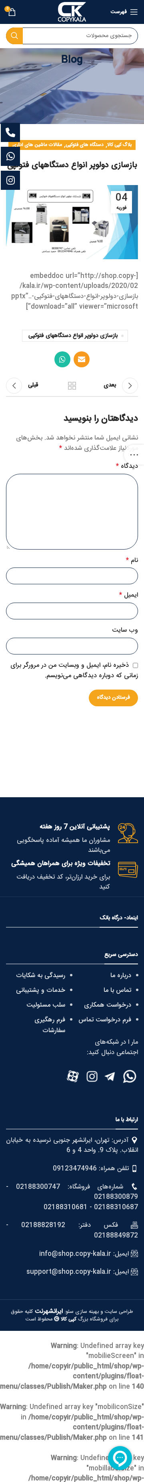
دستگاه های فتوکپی (85, 145)
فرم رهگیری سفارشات (49, 1025)
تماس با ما (117, 990)
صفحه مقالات (72, 386)
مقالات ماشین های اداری (37, 145)
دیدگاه (127, 466)
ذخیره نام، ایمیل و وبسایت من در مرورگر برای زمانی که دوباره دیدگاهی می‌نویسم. (74, 671)
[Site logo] (72, 12)
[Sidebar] (134, 455)
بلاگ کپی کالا (119, 145)
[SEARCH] (14, 36)
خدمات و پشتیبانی (40, 990)
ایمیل (128, 595)
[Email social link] (82, 359)
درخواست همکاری (107, 1005)
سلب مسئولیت (45, 1005)
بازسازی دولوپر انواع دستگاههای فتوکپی (73, 336)
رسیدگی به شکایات (40, 975)
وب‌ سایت (125, 630)
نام (132, 561)
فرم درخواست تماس (104, 1020)
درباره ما (120, 975)
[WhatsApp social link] (62, 359)
